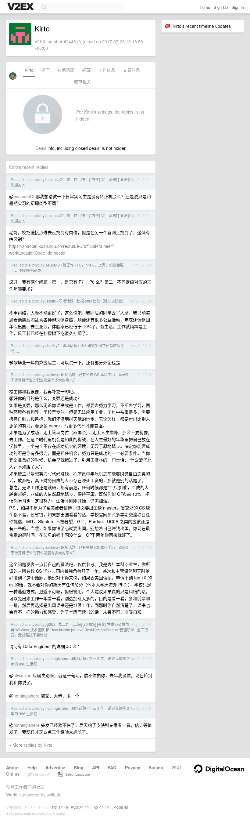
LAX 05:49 (100, 807)
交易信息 (131, 70)
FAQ (112, 767)
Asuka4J (52, 264)
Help (32, 767)
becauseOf (54, 179)
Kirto (29, 70)
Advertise (55, 767)
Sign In (237, 7)
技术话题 (65, 70)
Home (205, 7)
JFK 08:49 (120, 807)
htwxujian (22, 675)
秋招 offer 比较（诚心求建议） (101, 300)
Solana (156, 767)
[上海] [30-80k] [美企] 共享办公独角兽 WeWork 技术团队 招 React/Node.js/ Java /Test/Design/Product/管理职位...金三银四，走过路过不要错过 (79, 629)
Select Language (76, 774)
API (95, 767)
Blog (79, 767)
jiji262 (50, 624)
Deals (40, 148)
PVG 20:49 (80, 807)
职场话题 (66, 300)
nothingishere (56, 658)
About (12, 767)
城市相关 (82, 81)
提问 (45, 70)
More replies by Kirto (32, 745)
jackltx (50, 300)
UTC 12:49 (59, 807)
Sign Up (221, 7)
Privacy (132, 767)
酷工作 (71, 179)
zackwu (51, 374)
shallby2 (52, 345)
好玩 (86, 70)
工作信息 (106, 70)
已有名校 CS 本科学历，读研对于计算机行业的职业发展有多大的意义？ (70, 377)
